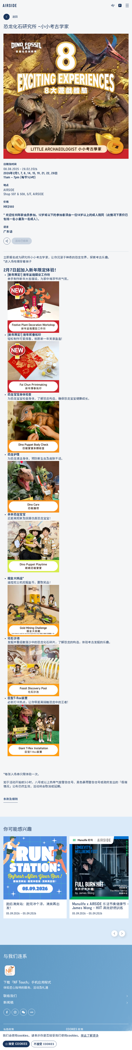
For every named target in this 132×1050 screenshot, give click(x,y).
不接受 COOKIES (44, 1044)
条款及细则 (10, 799)
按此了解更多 (90, 1035)
